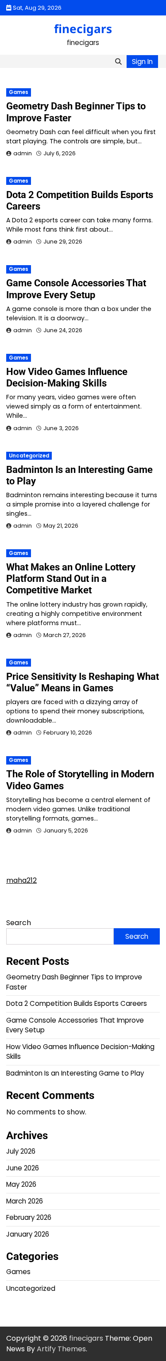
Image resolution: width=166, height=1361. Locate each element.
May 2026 (21, 1184)
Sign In (142, 61)
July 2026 (20, 1151)
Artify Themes (61, 1349)
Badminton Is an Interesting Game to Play (75, 1073)
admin (22, 153)
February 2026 (28, 1217)
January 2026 (27, 1234)
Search (18, 923)
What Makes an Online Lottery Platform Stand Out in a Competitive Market (70, 579)
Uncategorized (29, 455)
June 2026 (22, 1168)
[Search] (118, 61)
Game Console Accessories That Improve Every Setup (76, 288)
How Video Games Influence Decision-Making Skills (66, 377)
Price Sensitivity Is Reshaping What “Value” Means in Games (82, 682)
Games (18, 92)
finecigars (83, 29)
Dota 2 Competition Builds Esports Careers (76, 1003)
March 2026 (24, 1201)
